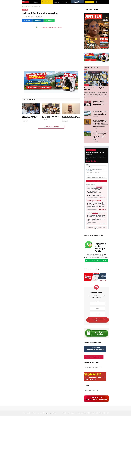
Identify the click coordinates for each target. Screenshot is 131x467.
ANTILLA (54, 413)
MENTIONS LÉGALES (81, 413)
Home (23, 6)
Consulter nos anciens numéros (93, 356)
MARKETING (71, 413)
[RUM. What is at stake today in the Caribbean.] (96, 78)
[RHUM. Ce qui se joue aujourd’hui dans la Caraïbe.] (51, 108)
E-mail (98, 301)
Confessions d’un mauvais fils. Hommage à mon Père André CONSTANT (29, 118)
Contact (65, 2)
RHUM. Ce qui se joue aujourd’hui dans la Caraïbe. (50, 117)
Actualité (25, 9)
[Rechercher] (96, 2)
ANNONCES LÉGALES (92, 413)
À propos (56, 2)
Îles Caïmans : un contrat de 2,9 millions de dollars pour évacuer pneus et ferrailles (100, 113)
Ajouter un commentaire (51, 126)
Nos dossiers (46, 2)
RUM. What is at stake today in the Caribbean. (94, 88)
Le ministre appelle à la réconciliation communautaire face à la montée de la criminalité (100, 104)
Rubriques (35, 2)
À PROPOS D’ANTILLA (104, 413)
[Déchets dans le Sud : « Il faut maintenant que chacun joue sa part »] (71, 108)
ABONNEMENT (89, 2)
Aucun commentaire (37, 16)
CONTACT (64, 413)
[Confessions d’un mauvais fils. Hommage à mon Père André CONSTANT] (31, 108)
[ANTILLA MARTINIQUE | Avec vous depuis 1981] (25, 2)
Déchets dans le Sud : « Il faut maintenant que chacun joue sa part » (71, 118)
